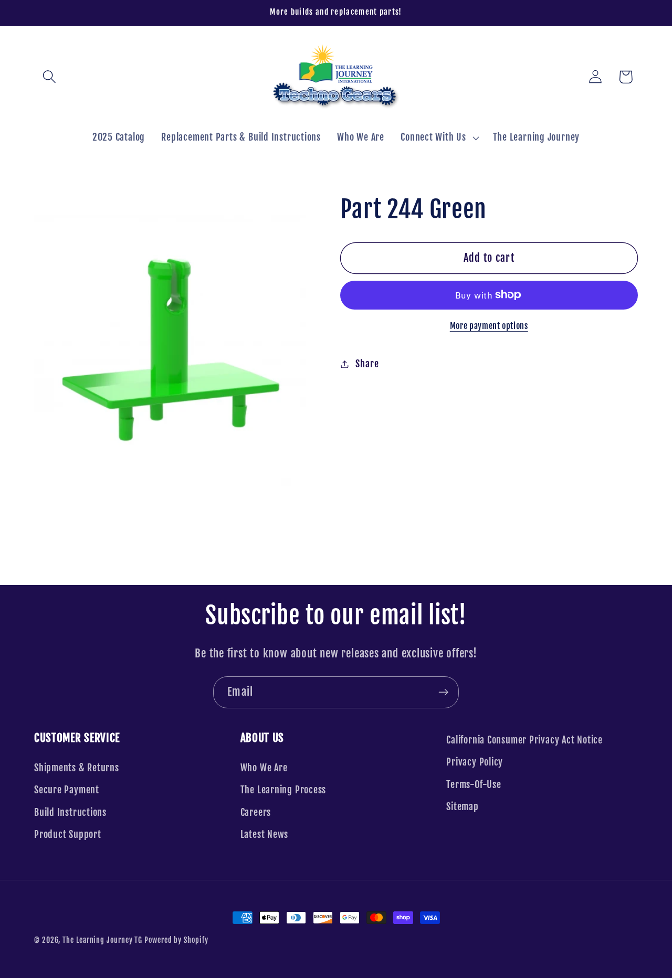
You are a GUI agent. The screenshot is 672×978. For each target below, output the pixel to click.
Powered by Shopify (176, 940)
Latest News (264, 834)
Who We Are (264, 768)
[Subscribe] (443, 692)
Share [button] (367, 364)
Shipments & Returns (76, 768)
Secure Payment (66, 790)
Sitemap (462, 807)
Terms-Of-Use (473, 785)
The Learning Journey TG (102, 940)
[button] (49, 77)
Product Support (67, 834)
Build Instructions (70, 812)
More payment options (489, 326)
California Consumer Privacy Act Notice (524, 740)
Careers (255, 812)
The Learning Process (283, 790)
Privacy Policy (474, 762)
